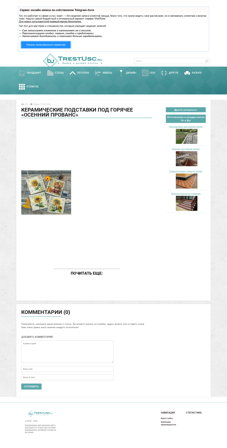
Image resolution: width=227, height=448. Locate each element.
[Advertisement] (86, 144)
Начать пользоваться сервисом (45, 44)
